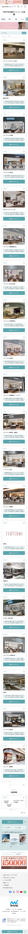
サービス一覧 (13, 909)
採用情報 (14, 913)
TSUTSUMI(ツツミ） (10, 854)
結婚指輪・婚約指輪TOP (17, 852)
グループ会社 (23, 911)
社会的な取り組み (6, 911)
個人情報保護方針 (15, 911)
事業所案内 (20, 909)
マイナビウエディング (6, 852)
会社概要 (8, 909)
